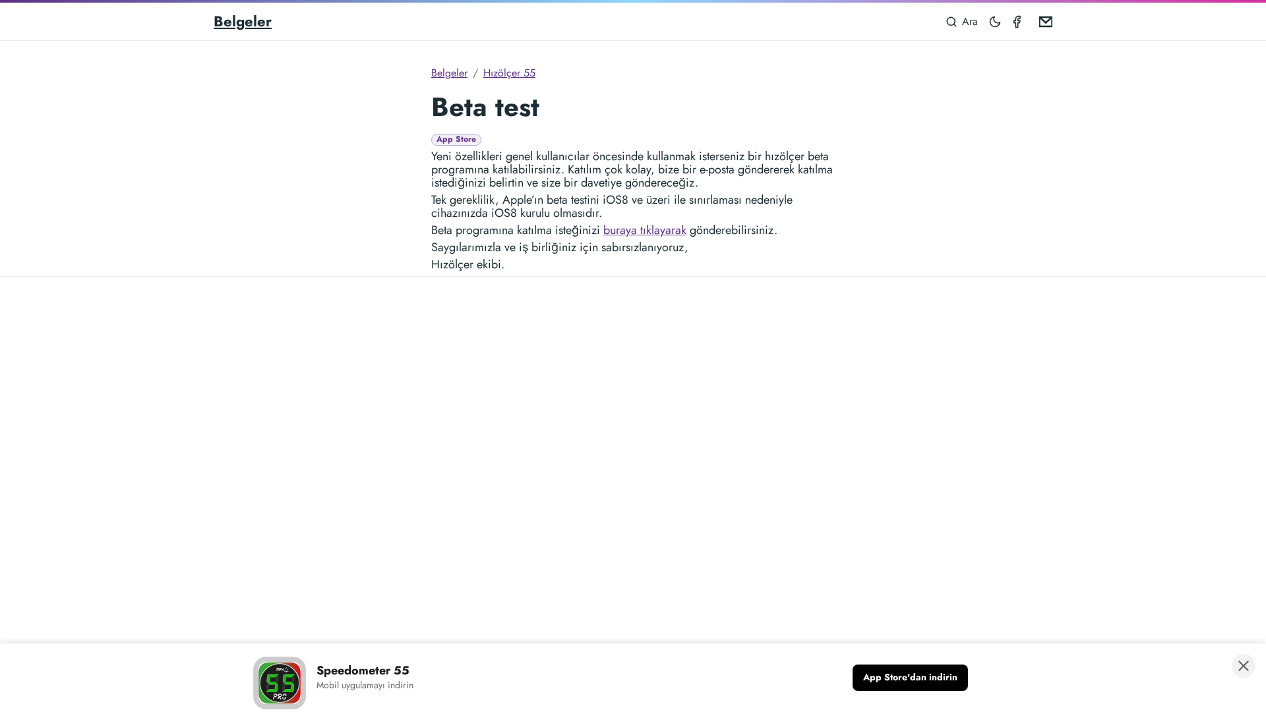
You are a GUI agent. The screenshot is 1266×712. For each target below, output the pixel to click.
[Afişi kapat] (1243, 666)
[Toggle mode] (995, 21)
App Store (456, 139)
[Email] (1043, 21)
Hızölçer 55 (509, 72)
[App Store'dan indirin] (910, 678)
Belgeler (243, 21)
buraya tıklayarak (644, 230)
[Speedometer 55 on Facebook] (1019, 21)
